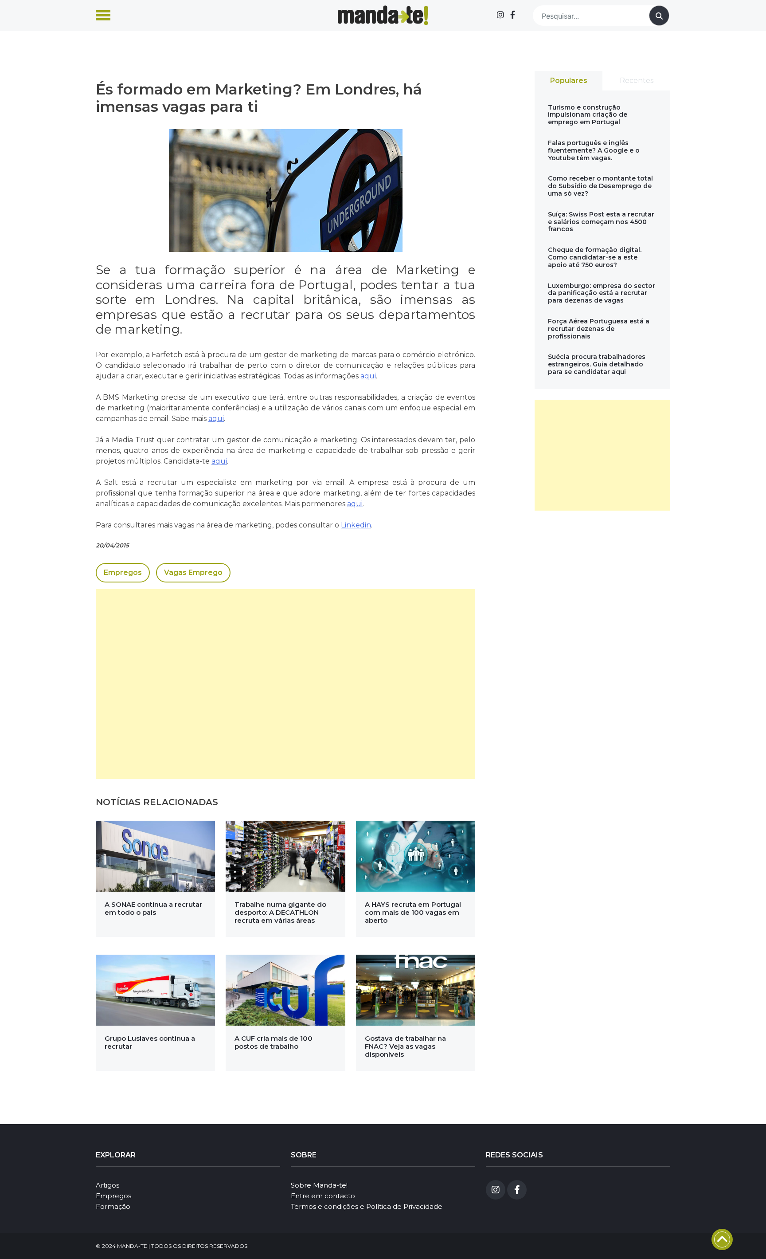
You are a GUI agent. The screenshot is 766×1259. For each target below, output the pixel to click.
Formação (113, 1206)
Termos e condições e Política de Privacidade (366, 1206)
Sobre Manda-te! (319, 1185)
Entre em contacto (323, 1196)
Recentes (636, 80)
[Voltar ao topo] (722, 1239)
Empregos (123, 572)
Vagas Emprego (193, 572)
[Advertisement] (285, 684)
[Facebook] (512, 15)
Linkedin (356, 525)
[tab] (568, 80)
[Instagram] (500, 15)
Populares (568, 80)
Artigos (107, 1185)
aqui (368, 376)
